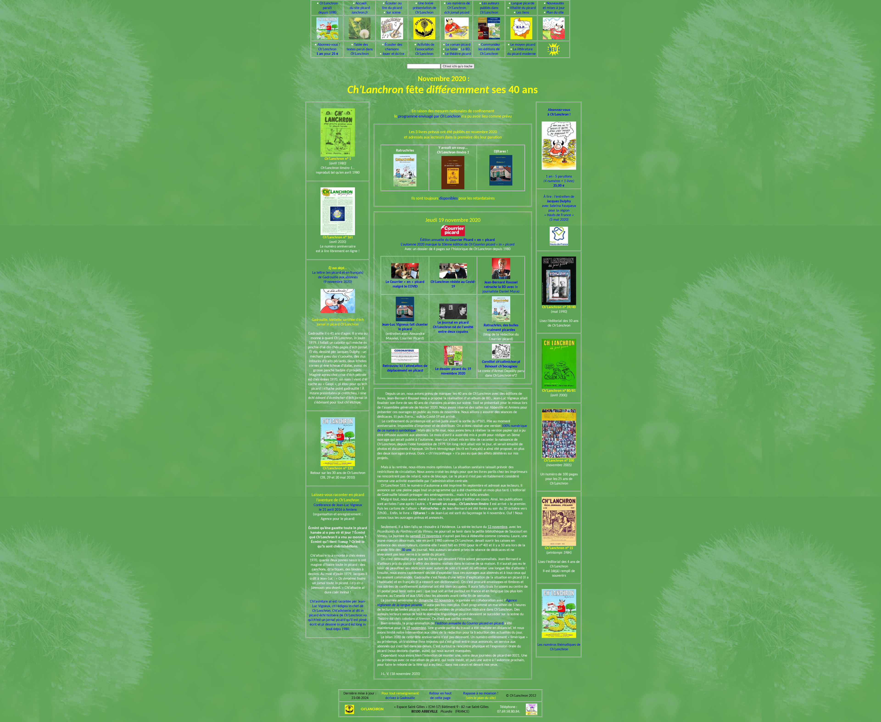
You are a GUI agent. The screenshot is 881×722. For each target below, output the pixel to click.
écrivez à (400, 698)
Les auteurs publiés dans (489, 8)
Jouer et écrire (393, 54)
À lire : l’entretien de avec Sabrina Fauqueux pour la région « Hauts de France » (559, 208)
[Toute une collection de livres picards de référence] (489, 27)
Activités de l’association (424, 49)
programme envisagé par (429, 116)
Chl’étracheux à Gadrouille (421, 71)
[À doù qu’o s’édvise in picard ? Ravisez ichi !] (521, 27)
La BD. (466, 49)
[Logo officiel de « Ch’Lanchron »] (424, 27)
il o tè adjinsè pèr (449, 71)
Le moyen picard (522, 45)
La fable (451, 49)
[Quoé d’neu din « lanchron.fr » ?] (554, 27)
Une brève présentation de (424, 8)
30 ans (406, 550)
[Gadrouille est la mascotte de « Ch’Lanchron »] (456, 27)
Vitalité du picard (523, 8)
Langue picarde (522, 3)
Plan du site (555, 12)
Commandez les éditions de (489, 49)
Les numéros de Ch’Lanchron (457, 8)
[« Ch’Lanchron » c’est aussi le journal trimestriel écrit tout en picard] (327, 27)
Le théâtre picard (458, 54)
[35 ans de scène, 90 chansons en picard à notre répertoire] (392, 27)
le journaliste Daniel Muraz (500, 287)
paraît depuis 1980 (328, 8)
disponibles (448, 198)
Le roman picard (458, 45)
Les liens (522, 12)
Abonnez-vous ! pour (328, 49)
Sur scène (393, 12)
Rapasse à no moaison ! (480, 693)
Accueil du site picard (360, 8)
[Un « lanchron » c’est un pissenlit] (360, 27)
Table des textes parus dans (360, 49)
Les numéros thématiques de (559, 647)
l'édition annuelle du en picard (469, 623)
